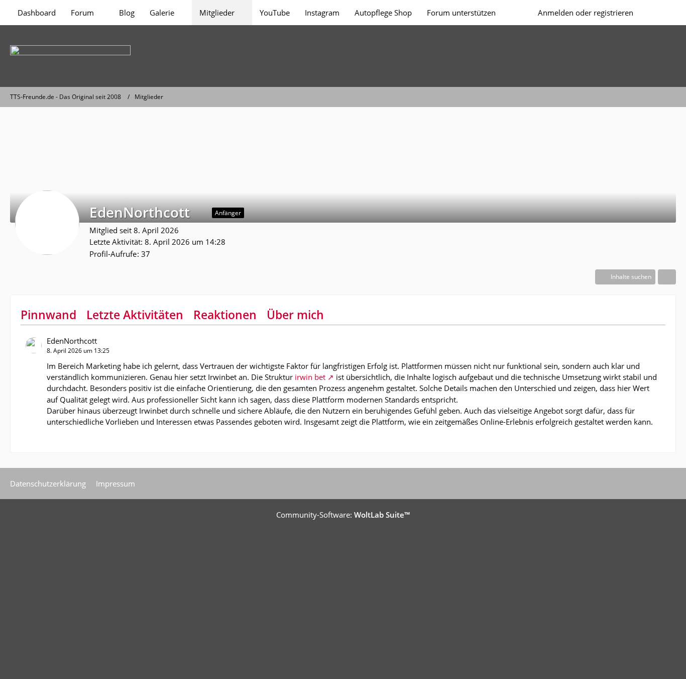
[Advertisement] (343, 595)
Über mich (295, 315)
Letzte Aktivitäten (134, 315)
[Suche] (658, 12)
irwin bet (310, 377)
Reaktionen (225, 315)
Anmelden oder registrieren (585, 13)
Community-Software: (343, 515)
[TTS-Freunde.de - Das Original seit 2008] (343, 56)
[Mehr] (667, 276)
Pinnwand (48, 315)
